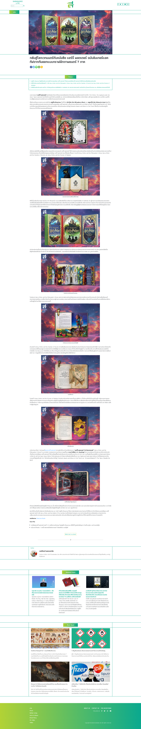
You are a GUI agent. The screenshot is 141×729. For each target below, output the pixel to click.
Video (31, 722)
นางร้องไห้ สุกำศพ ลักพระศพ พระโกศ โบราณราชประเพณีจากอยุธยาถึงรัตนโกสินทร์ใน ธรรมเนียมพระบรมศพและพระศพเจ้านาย (96, 594)
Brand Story (33, 718)
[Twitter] (34, 67)
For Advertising (106, 708)
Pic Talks (32, 720)
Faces (31, 711)
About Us (87, 708)
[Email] (39, 67)
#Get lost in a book (70, 534)
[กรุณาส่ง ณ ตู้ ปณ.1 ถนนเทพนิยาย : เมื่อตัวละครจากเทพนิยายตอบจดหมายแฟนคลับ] (43, 582)
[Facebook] (31, 67)
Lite (31, 708)
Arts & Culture (34, 715)
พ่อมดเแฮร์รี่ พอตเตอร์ (50, 450)
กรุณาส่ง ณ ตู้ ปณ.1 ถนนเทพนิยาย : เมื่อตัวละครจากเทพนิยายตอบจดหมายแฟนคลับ (43, 593)
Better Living (33, 713)
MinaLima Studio (40, 518)
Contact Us (95, 708)
